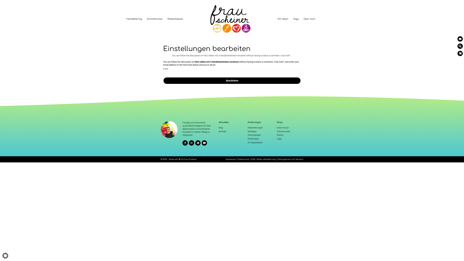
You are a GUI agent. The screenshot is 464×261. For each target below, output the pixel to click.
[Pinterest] (198, 143)
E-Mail (165, 69)
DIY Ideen (283, 19)
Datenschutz (243, 159)
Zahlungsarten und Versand (290, 159)
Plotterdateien (175, 19)
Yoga (296, 19)
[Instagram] (191, 143)
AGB (253, 159)
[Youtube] (204, 143)
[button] (460, 46)
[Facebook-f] (185, 143)
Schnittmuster (155, 19)
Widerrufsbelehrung (266, 159)
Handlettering (134, 19)
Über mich (309, 19)
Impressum (231, 159)
